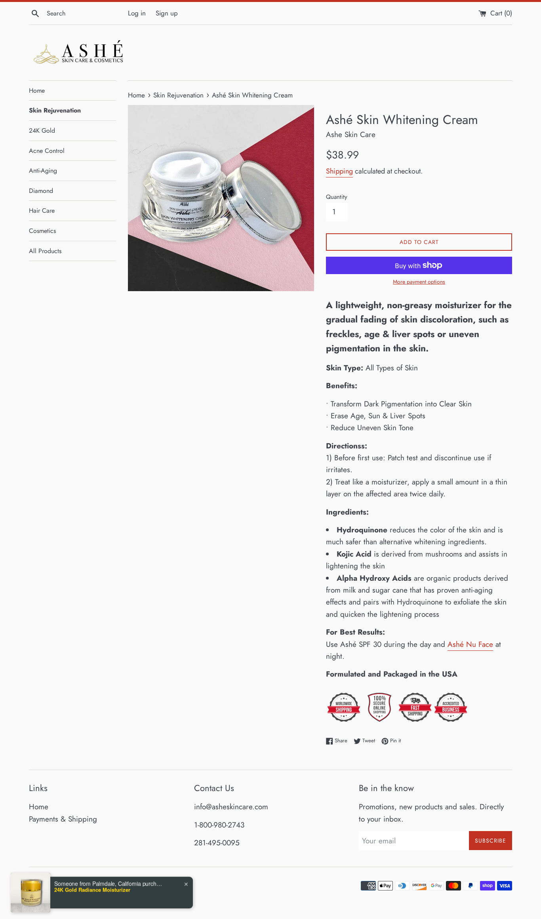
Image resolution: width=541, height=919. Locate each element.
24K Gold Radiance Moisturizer (92, 871)
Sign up (167, 13)
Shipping (339, 171)
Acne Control (47, 150)
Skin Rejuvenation (55, 110)
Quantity (336, 197)
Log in (137, 13)
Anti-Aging (43, 170)
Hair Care (42, 210)
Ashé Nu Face (470, 644)
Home (37, 90)
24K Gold (42, 130)
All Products (45, 250)
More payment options (419, 282)
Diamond (41, 190)
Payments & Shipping (63, 819)
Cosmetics (42, 230)
